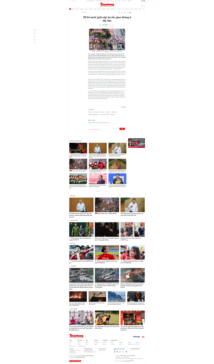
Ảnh (87, 340)
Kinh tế (77, 8)
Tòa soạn (124, 0)
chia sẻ (120, 12)
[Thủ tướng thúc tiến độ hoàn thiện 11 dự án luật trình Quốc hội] (117, 148)
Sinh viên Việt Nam (110, 0)
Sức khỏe (90, 8)
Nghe (34, 30)
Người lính (112, 8)
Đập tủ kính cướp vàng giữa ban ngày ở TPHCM (80, 239)
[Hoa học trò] (143, 337)
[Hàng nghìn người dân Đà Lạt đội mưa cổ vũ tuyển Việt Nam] (98, 164)
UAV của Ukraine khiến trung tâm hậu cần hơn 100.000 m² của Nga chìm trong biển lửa (77, 304)
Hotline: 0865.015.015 (90, 0)
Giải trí (123, 8)
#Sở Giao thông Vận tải (94, 114)
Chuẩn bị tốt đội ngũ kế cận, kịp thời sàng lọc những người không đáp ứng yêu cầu (97, 156)
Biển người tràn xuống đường (79, 170)
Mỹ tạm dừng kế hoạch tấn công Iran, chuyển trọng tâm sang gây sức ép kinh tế (132, 285)
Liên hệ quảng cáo (88, 348)
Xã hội (74, 8)
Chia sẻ (34, 33)
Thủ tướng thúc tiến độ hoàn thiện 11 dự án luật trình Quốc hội (117, 155)
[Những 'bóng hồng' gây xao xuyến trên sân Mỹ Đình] (132, 252)
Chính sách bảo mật (135, 348)
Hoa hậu (136, 8)
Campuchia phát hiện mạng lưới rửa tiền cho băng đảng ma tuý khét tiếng (136, 303)
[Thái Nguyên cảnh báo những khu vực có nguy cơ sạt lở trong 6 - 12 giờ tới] (117, 164)
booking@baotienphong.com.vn (90, 351)
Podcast (96, 340)
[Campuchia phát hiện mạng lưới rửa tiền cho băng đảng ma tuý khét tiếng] (136, 296)
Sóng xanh (82, 8)
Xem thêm (144, 9)
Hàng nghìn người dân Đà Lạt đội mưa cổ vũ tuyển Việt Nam (97, 171)
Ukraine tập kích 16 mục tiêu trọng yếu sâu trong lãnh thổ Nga (116, 303)
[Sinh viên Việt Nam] (136, 337)
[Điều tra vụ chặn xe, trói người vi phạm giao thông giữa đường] (107, 229)
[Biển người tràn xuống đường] (78, 164)
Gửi (122, 128)
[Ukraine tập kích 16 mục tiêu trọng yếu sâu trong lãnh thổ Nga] (116, 296)
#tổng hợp (114, 112)
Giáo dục (127, 8)
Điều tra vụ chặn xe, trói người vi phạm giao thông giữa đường (107, 239)
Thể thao (108, 8)
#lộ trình (108, 112)
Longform (105, 340)
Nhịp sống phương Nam (82, 346)
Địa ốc (86, 8)
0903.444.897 (102, 350)
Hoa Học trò (117, 0)
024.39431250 (73, 352)
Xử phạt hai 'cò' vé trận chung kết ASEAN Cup (130, 239)
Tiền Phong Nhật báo (100, 0)
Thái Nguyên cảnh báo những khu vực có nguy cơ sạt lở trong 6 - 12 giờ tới (117, 171)
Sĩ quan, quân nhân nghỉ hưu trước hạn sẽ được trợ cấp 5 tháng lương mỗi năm (78, 186)
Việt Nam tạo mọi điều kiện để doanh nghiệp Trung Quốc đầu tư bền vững (117, 186)
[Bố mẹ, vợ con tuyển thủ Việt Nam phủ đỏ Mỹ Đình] (107, 252)
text (122, 12)
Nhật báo (80, 340)
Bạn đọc (120, 344)
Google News (130, 12)
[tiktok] (120, 352)
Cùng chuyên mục (75, 141)
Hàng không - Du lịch (131, 344)
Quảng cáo (129, 0)
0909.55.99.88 (88, 350)
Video (140, 8)
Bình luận (34, 39)
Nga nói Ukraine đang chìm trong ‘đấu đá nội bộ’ (96, 303)
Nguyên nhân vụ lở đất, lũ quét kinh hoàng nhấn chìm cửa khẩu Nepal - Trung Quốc (107, 285)
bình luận (127, 12)
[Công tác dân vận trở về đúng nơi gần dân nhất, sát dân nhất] (98, 178)
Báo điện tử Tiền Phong (107, 5)
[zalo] (123, 352)
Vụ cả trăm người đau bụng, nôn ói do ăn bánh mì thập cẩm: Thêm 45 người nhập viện (132, 328)
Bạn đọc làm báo (76, 361)
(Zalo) (92, 350)
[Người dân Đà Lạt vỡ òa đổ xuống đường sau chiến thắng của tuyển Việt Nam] (78, 148)
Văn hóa (119, 8)
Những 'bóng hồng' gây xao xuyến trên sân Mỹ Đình (131, 262)
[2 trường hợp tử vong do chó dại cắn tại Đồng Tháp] (107, 318)
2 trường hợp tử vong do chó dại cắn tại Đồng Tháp (107, 327)
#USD (90, 112)
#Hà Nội (112, 114)
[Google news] (126, 352)
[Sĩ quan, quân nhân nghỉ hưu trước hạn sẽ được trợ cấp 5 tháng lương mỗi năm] (78, 178)
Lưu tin (34, 36)
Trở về (34, 43)
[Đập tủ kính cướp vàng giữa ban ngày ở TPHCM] (81, 229)
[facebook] (142, 1)
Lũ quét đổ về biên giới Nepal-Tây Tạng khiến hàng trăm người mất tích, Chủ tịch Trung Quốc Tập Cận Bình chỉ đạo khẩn (81, 286)
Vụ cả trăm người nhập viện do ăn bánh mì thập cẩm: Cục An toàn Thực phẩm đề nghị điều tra (81, 328)
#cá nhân (102, 112)
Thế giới (94, 8)
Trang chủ (70, 9)
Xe (116, 8)
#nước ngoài (96, 112)
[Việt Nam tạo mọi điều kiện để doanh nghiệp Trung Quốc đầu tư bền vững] (117, 178)
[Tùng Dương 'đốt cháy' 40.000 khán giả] (81, 252)
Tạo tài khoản (97, 122)
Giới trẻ (99, 8)
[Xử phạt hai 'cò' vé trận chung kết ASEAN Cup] (132, 229)
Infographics (114, 340)
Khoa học (132, 8)
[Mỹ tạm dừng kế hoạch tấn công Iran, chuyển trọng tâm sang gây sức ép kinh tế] (132, 275)
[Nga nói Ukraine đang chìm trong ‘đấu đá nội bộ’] (97, 296)
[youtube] (144, 1)
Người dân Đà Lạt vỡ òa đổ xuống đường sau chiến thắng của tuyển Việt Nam (78, 156)
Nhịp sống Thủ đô (72, 346)
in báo (125, 12)
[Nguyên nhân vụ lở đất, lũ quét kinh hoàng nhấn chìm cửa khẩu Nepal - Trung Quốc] (107, 275)
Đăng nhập (90, 122)
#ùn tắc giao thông (105, 114)
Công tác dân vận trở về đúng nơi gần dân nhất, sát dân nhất (97, 186)
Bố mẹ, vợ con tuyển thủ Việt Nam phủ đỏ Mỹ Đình (106, 262)
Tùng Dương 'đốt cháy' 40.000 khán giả (81, 262)
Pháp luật (103, 8)
